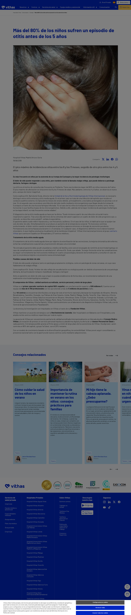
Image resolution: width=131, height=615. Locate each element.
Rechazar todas (100, 607)
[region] (65, 607)
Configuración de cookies (100, 602)
